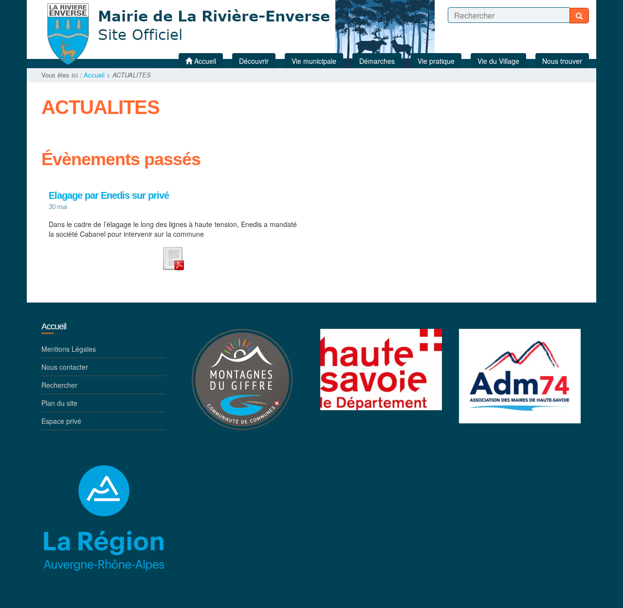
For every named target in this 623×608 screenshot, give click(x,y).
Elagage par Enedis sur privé (109, 195)
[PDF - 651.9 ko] (172, 257)
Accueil (94, 74)
